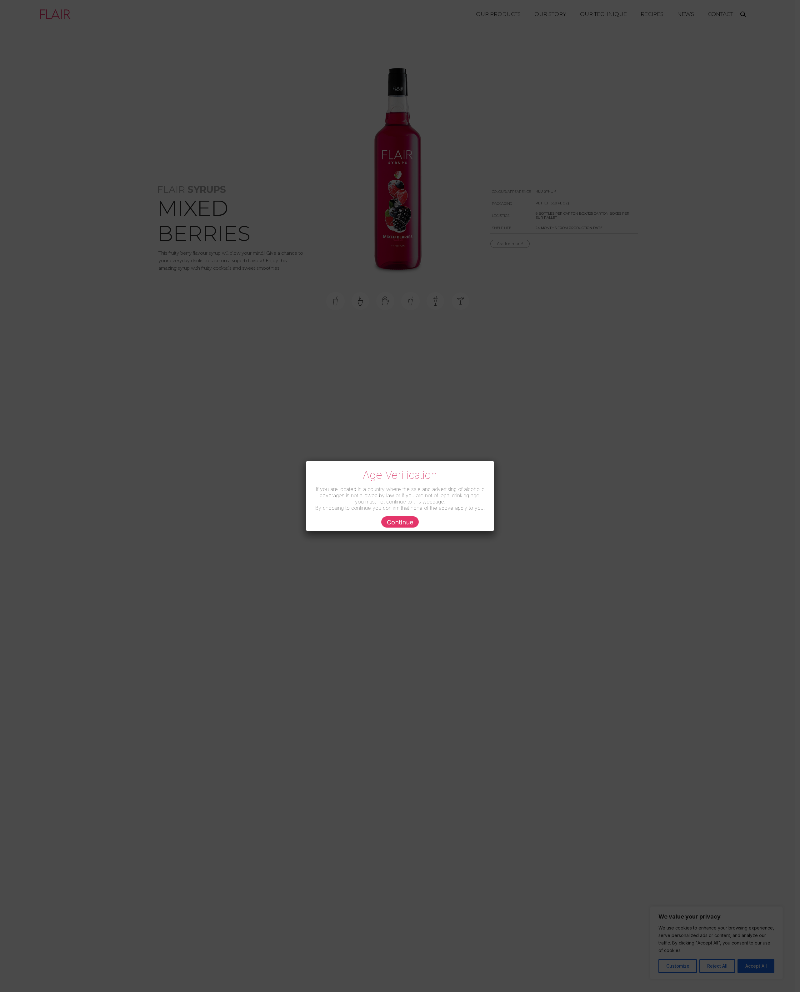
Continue (400, 522)
